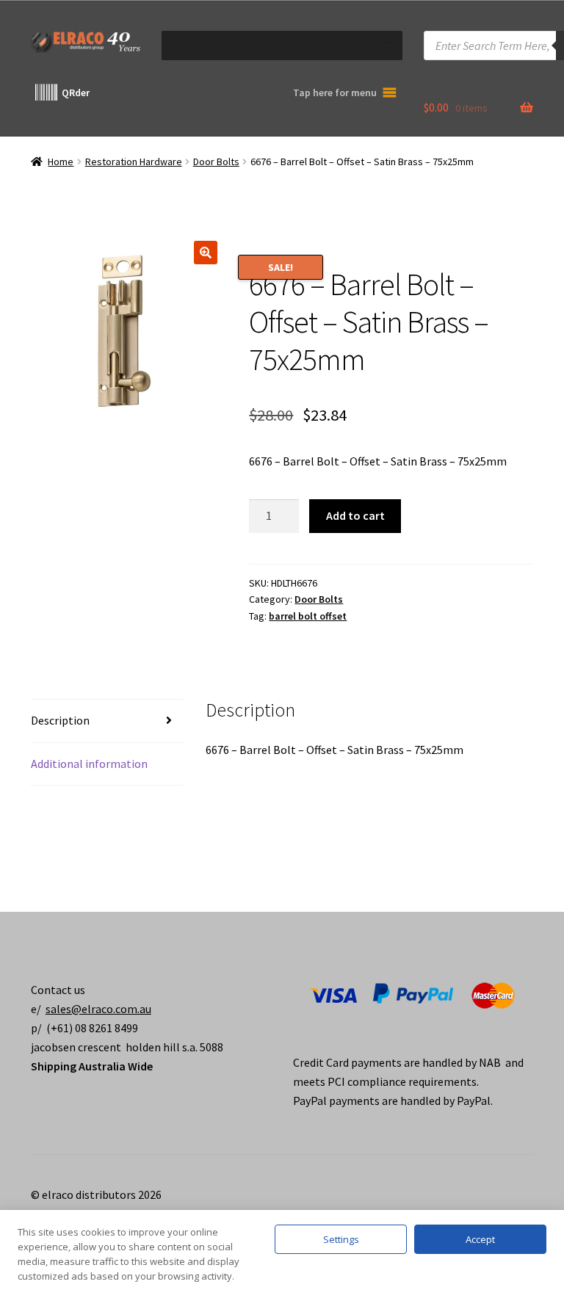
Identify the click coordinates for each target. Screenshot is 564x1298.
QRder (76, 92)
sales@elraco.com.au (98, 1008)
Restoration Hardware (133, 161)
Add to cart (355, 515)
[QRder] (46, 92)
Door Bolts (216, 161)
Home (60, 161)
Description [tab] (60, 720)
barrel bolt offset (308, 616)
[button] (205, 252)
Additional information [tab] (89, 763)
